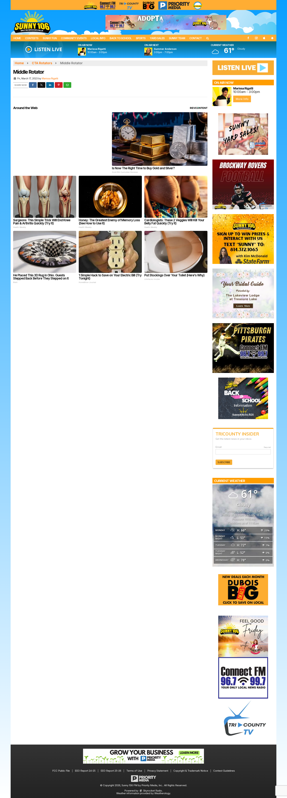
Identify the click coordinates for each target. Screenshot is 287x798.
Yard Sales (157, 38)
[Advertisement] (165, 22)
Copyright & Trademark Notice (190, 770)
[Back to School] (243, 398)
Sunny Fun (50, 38)
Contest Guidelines (224, 770)
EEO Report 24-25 (85, 770)
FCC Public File (61, 770)
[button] (207, 38)
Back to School (121, 38)
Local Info (98, 38)
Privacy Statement (157, 770)
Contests (31, 38)
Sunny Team (177, 38)
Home (17, 38)
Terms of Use (134, 770)
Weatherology (162, 793)
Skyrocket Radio (152, 790)
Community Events (74, 38)
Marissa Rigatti (50, 78)
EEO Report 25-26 (111, 770)
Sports (140, 38)
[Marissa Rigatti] (86, 52)
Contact (195, 38)
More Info (242, 99)
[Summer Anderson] (152, 52)
